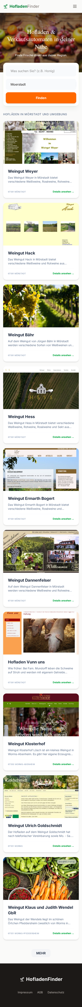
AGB (40, 992)
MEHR (41, 953)
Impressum (25, 992)
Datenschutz (56, 992)
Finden (41, 98)
